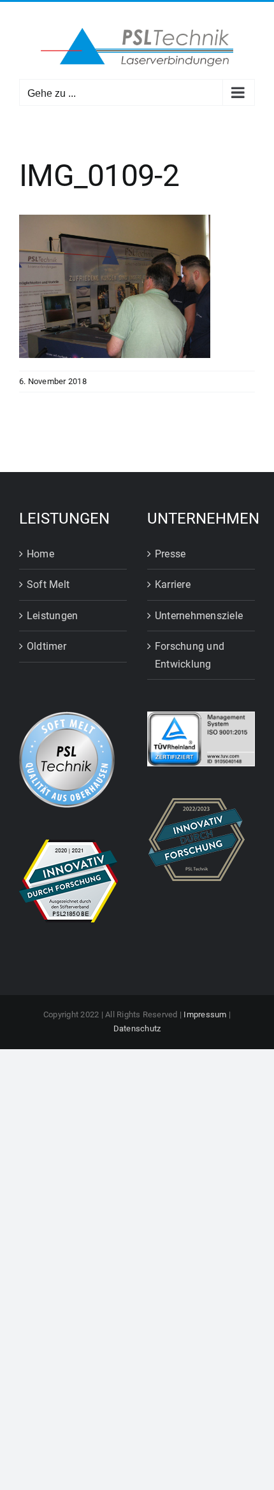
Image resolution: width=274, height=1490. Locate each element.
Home (40, 554)
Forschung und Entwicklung (189, 655)
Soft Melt (48, 584)
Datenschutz (137, 1028)
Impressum (205, 1014)
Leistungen (52, 616)
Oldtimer (46, 646)
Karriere (173, 584)
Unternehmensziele (199, 616)
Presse (170, 554)
